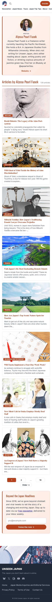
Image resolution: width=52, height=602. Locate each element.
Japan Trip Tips (35, 9)
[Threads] (14, 578)
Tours (25, 9)
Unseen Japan (12, 568)
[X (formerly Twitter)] (9, 578)
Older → (26, 485)
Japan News (17, 9)
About (45, 9)
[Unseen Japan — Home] (4, 3)
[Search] (10, 3)
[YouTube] (18, 578)
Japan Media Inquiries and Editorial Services (30, 585)
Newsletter (6, 9)
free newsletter (25, 511)
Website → (26, 71)
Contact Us (37, 590)
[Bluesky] (4, 578)
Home (4, 585)
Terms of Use (24, 590)
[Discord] (23, 578)
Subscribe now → (26, 527)
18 (40, 480)
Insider (45, 3)
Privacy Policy (8, 590)
